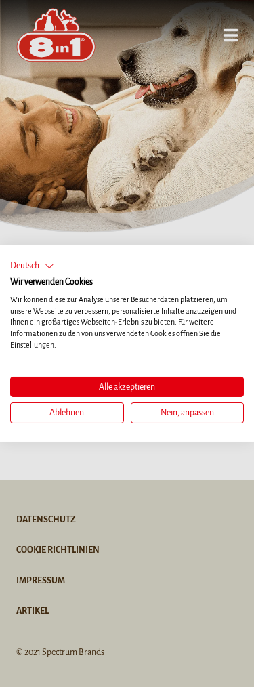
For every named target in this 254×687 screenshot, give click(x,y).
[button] (32, 266)
